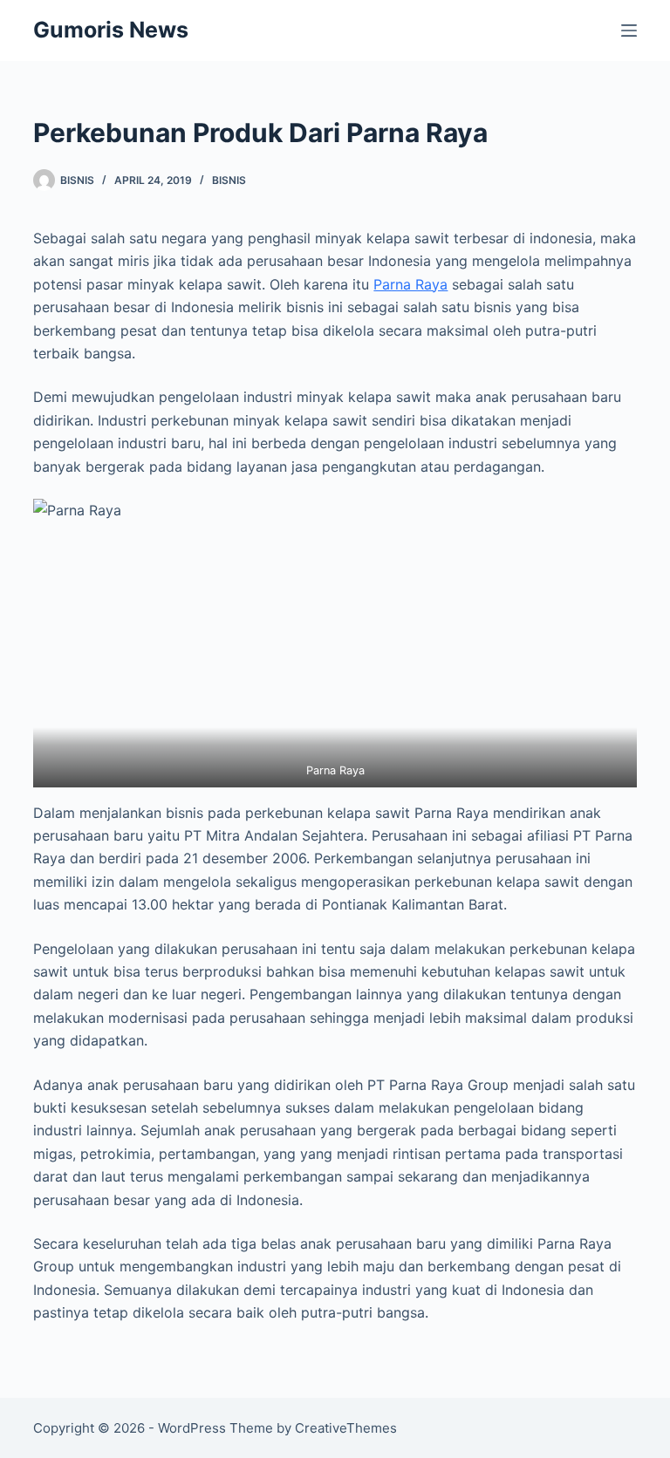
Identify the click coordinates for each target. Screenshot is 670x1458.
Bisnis (229, 180)
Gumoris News (110, 30)
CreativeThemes (346, 1428)
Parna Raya (410, 284)
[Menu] (629, 30)
